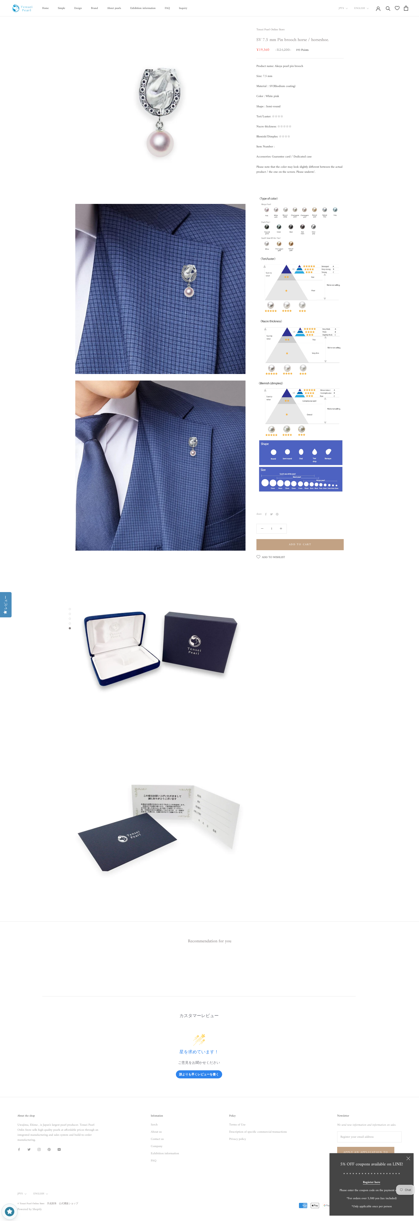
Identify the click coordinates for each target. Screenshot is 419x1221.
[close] (408, 1158)
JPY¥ (341, 8)
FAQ (167, 8)
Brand (94, 8)
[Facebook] (265, 514)
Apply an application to (365, 1152)
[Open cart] (406, 8)
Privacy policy (237, 1139)
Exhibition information (143, 8)
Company (156, 1146)
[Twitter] (271, 514)
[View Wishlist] (397, 8)
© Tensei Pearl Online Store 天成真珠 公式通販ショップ (47, 1204)
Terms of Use (237, 1124)
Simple (61, 8)
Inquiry (183, 8)
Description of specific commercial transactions (258, 1132)
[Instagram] (39, 1149)
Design (78, 8)
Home (45, 8)
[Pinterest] (277, 514)
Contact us (157, 1139)
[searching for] (388, 8)
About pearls (114, 8)
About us (156, 1132)
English (359, 8)
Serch (154, 1124)
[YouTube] (59, 1149)
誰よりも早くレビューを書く (199, 1074)
